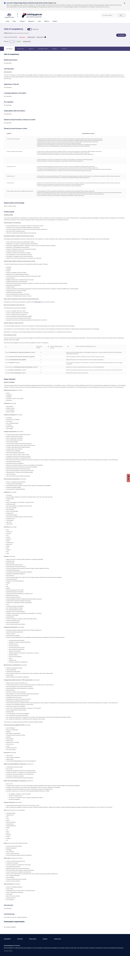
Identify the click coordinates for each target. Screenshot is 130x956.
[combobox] (110, 15)
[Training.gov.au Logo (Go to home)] (30, 15)
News (14, 21)
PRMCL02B (37, 302)
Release (6, 41)
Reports (46, 21)
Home (7, 21)
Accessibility (7, 938)
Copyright (20, 938)
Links (39, 21)
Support (55, 21)
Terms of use (57, 938)
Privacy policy (32, 938)
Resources (31, 21)
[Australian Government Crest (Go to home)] (11, 15)
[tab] (9, 49)
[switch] (29, 29)
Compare (22, 21)
